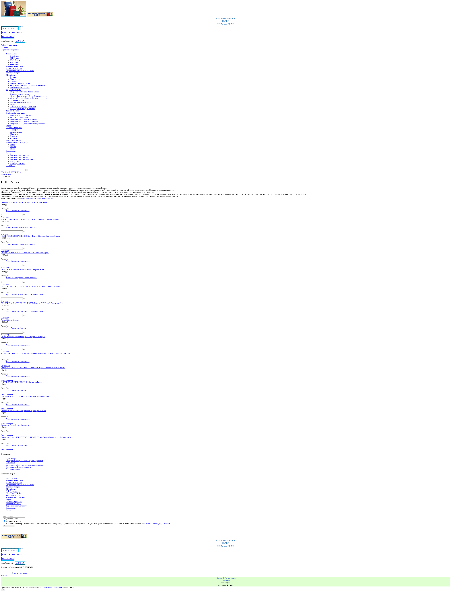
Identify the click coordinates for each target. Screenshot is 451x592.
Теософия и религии (14, 502)
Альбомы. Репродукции (15, 497)
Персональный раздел (10, 50)
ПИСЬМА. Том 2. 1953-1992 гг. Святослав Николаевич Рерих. (26, 396)
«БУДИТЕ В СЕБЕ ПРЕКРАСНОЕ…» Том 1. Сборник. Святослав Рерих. (30, 219)
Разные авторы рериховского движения (21, 227)
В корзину (5, 217)
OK (3, 590)
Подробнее (5, 366)
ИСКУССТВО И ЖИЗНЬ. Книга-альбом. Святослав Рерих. (25, 253)
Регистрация (12, 45)
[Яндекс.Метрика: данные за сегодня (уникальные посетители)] (19, 573)
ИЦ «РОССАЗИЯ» (13, 493)
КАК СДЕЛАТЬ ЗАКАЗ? (12, 32)
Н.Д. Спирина (11, 491)
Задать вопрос (11, 459)
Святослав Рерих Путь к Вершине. (15, 425)
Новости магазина (13, 521)
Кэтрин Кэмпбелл (38, 295)
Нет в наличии (7, 380)
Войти (4, 45)
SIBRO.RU (20, 41)
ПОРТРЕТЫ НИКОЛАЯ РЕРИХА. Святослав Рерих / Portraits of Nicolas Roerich (33, 368)
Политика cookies (13, 469)
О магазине (10, 463)
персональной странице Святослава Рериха (38, 198)
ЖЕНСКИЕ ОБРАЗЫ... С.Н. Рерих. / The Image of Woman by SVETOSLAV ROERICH (35, 353)
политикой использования (51, 587)
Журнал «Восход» (13, 495)
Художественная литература (17, 506)
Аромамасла (11, 508)
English (8, 499)
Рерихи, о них (11, 478)
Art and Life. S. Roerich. (10, 320)
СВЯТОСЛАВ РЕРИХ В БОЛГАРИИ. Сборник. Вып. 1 (23, 270)
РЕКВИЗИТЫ (8, 37)
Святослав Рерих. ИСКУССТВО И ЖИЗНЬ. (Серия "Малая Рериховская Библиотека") (36, 437)
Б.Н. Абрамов (11, 489)
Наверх (4, 576)
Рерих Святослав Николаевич (17, 211)
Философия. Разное (13, 504)
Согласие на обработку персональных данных (24, 465)
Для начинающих (13, 487)
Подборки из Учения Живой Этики (20, 485)
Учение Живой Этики (14, 480)
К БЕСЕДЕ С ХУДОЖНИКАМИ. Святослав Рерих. (22, 382)
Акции (8, 510)
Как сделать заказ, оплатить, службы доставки (24, 461)
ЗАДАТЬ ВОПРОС (10, 28)
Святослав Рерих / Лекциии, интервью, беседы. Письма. (23, 411)
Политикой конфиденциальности (156, 524)
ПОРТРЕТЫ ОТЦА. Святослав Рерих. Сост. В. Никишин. (24, 202)
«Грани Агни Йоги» (14, 483)
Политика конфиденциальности (18, 467)
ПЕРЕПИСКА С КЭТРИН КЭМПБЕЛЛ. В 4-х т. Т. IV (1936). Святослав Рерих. (33, 303)
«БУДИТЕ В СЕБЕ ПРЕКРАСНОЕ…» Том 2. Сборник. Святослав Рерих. (30, 236)
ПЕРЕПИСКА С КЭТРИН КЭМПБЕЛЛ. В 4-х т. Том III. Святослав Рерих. (31, 286)
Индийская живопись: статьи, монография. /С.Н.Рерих (23, 337)
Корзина (4, 47)
